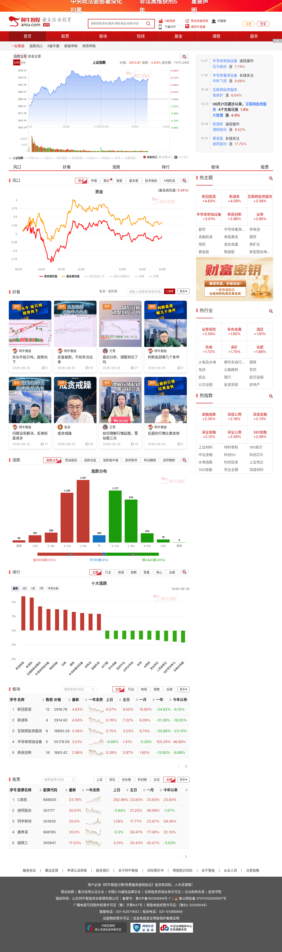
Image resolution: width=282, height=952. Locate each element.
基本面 (133, 180)
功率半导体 (128, 666)
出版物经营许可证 (116, 918)
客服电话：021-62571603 (119, 911)
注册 (248, 24)
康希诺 (22, 832)
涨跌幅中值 (110, 460)
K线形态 (169, 180)
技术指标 (151, 180)
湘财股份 (220, 130)
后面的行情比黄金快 (164, 433)
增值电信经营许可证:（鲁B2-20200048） (177, 905)
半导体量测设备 (225, 75)
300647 (49, 843)
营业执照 (67, 892)
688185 (49, 832)
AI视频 (147, 665)
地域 (121, 572)
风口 (17, 167)
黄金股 (218, 138)
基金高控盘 (167, 190)
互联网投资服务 (225, 90)
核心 (159, 572)
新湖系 (218, 124)
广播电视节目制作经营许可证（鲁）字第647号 (108, 905)
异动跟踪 (150, 460)
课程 (216, 36)
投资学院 (214, 892)
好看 (67, 167)
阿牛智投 (25, 351)
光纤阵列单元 (169, 667)
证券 (64, 664)
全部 (172, 572)
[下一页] (185, 766)
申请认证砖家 (77, 870)
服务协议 (29, 870)
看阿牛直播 (198, 26)
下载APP (170, 26)
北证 (157, 779)
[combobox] (79, 689)
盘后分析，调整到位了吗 (120, 359)
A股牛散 (53, 46)
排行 (166, 167)
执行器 (105, 665)
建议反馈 (51, 870)
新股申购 (71, 46)
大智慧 (218, 115)
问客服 (221, 20)
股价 (107, 180)
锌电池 (88, 665)
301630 (49, 821)
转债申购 (89, 46)
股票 (65, 36)
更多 (182, 291)
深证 (112, 779)
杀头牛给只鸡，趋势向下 (30, 359)
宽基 (146, 572)
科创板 (142, 779)
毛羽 (102, 291)
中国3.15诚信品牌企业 (124, 892)
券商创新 (53, 665)
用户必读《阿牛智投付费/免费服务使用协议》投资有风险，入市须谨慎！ (141, 885)
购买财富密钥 (199, 20)
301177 (49, 810)
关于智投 (208, 870)
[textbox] (77, 689)
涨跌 (116, 167)
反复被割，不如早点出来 (75, 359)
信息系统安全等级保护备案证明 (156, 918)
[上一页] (178, 766)
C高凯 (22, 800)
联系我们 (102, 870)
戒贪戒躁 (65, 433)
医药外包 (121, 665)
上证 (99, 779)
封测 (140, 664)
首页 (28, 36)
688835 (49, 800)
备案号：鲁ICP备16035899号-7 (146, 898)
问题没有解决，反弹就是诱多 (30, 435)
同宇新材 (24, 821)
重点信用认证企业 (91, 892)
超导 (72, 664)
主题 (95, 572)
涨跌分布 (52, 460)
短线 (141, 36)
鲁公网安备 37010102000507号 (202, 898)
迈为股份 (220, 67)
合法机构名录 (194, 892)
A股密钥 (170, 20)
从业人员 (230, 870)
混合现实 (154, 665)
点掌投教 (252, 870)
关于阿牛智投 (128, 870)
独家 (119, 180)
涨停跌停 (131, 460)
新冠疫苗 (20, 665)
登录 (263, 24)
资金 (81, 180)
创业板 (126, 779)
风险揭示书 (155, 870)
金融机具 (95, 665)
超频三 (22, 843)
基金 (178, 36)
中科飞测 (220, 81)
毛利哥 (112, 291)
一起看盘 (17, 46)
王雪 (112, 351)
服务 (254, 36)
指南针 (218, 95)
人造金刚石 (162, 666)
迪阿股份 (220, 144)
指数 (134, 572)
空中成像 (112, 665)
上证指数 (99, 63)
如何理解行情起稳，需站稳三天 (120, 435)
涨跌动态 (90, 460)
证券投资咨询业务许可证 (163, 892)
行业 (108, 572)
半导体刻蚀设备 (225, 61)
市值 (94, 180)
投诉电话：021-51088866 (163, 911)
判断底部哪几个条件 (164, 357)
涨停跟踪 (169, 460)
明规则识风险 (183, 870)
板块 (103, 36)
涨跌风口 (36, 46)
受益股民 (71, 460)
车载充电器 (178, 666)
